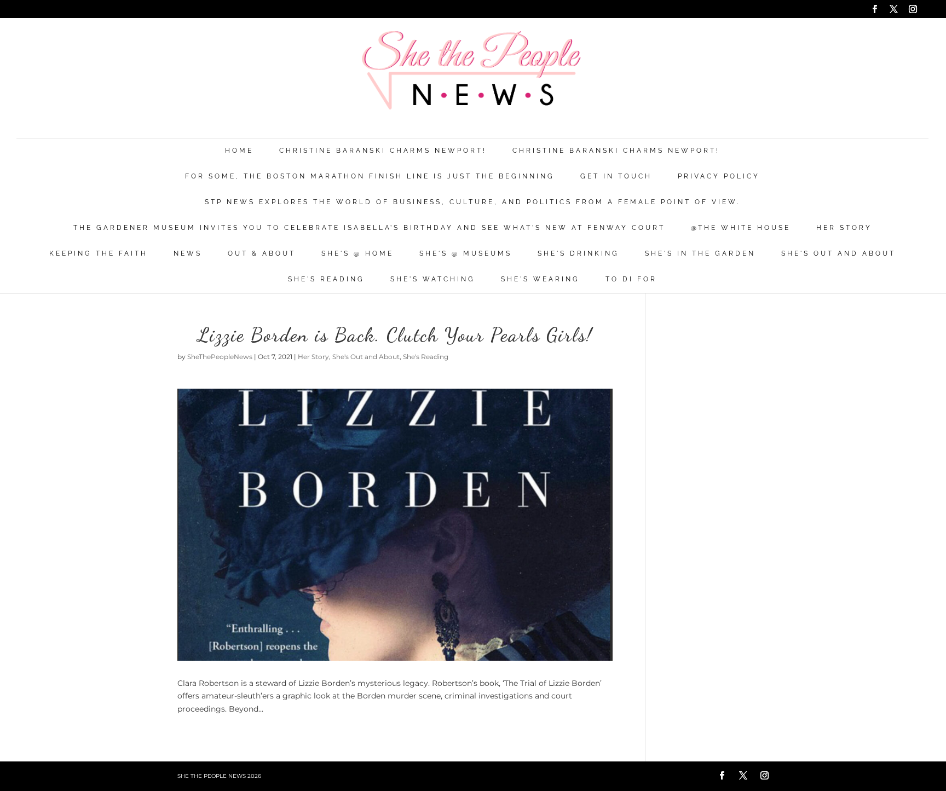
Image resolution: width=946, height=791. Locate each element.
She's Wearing (540, 279)
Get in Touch (616, 176)
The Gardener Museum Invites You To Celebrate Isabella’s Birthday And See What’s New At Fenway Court (369, 228)
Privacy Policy (719, 176)
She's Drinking (578, 253)
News (188, 253)
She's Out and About (838, 253)
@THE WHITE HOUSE (741, 228)
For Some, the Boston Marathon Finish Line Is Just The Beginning (370, 176)
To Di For (631, 279)
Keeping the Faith (98, 253)
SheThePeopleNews (219, 357)
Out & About (262, 253)
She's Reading (326, 279)
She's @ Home (357, 253)
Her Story (844, 228)
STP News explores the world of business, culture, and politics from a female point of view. (472, 202)
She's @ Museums (465, 253)
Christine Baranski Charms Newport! (383, 150)
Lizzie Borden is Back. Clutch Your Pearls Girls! (395, 335)
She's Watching (432, 279)
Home (239, 150)
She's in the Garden (700, 253)
